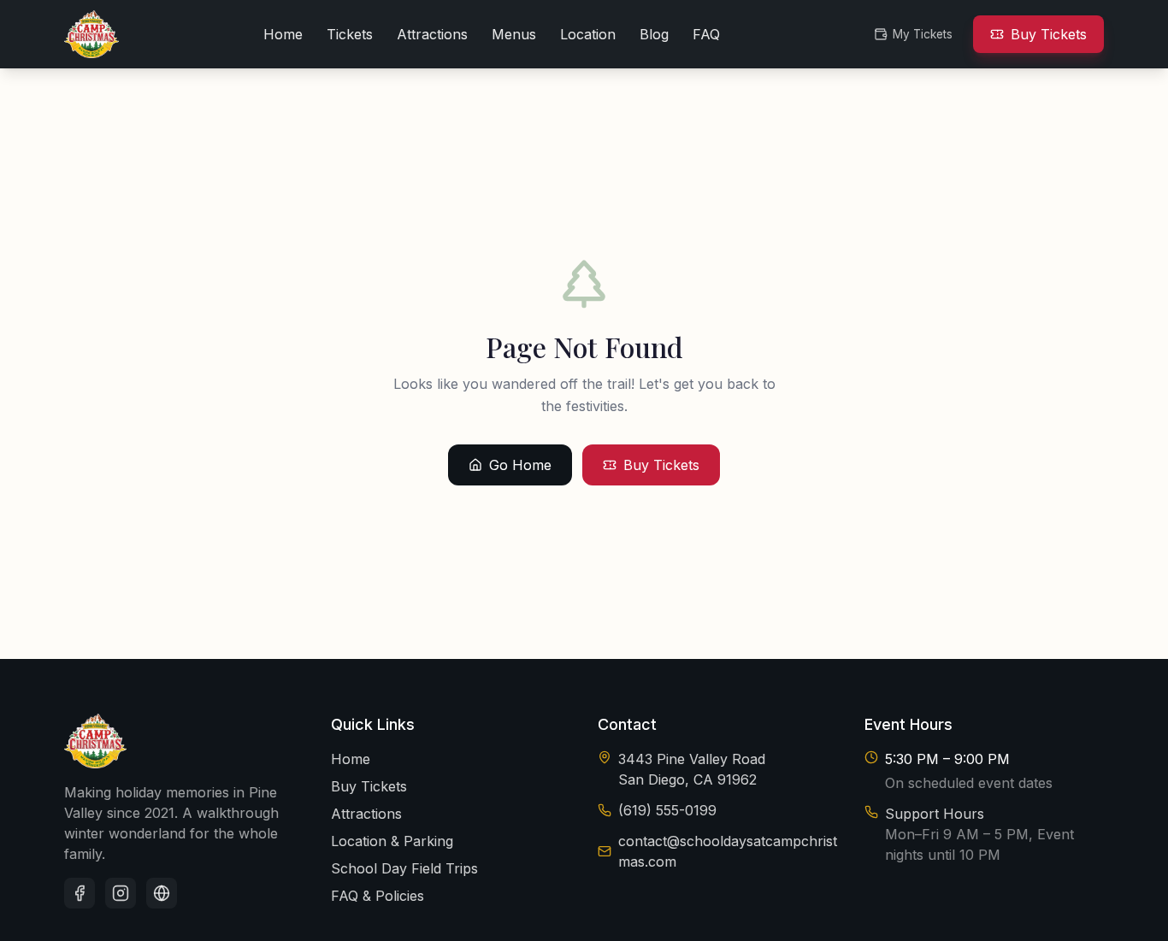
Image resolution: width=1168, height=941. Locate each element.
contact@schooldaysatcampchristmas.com (727, 851)
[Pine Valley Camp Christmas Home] (91, 34)
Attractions (432, 34)
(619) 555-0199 (667, 810)
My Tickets (923, 34)
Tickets (350, 34)
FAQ (706, 34)
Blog (654, 34)
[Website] (161, 893)
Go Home (520, 464)
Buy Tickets (1049, 34)
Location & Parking (392, 841)
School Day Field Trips (404, 868)
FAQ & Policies (377, 895)
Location (588, 34)
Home (283, 34)
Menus (514, 34)
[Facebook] (79, 893)
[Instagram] (120, 893)
